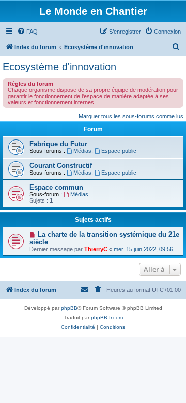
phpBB (69, 308)
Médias (82, 151)
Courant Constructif (60, 165)
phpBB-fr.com (107, 317)
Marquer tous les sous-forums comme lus (131, 116)
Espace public (118, 151)
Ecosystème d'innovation (59, 66)
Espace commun (56, 187)
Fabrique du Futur (58, 144)
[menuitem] (27, 31)
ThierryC (95, 249)
